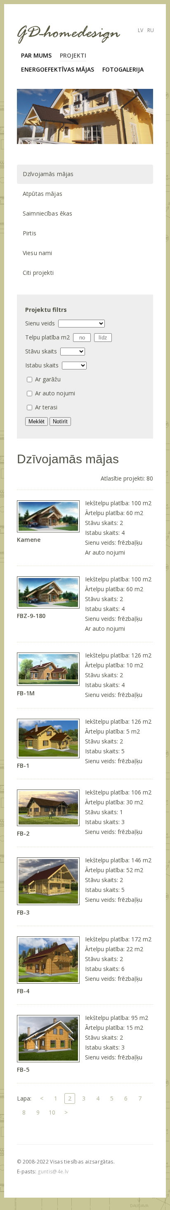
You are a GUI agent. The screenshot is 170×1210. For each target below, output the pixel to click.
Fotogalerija (123, 69)
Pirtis (29, 233)
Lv (140, 30)
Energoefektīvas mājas (57, 69)
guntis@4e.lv (53, 1171)
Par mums (36, 55)
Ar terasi (46, 407)
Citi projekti (38, 272)
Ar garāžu (48, 379)
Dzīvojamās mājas (48, 174)
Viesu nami (37, 253)
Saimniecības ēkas (47, 213)
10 (52, 1112)
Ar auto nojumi (55, 393)
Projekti (73, 55)
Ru (150, 30)
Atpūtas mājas (42, 193)
